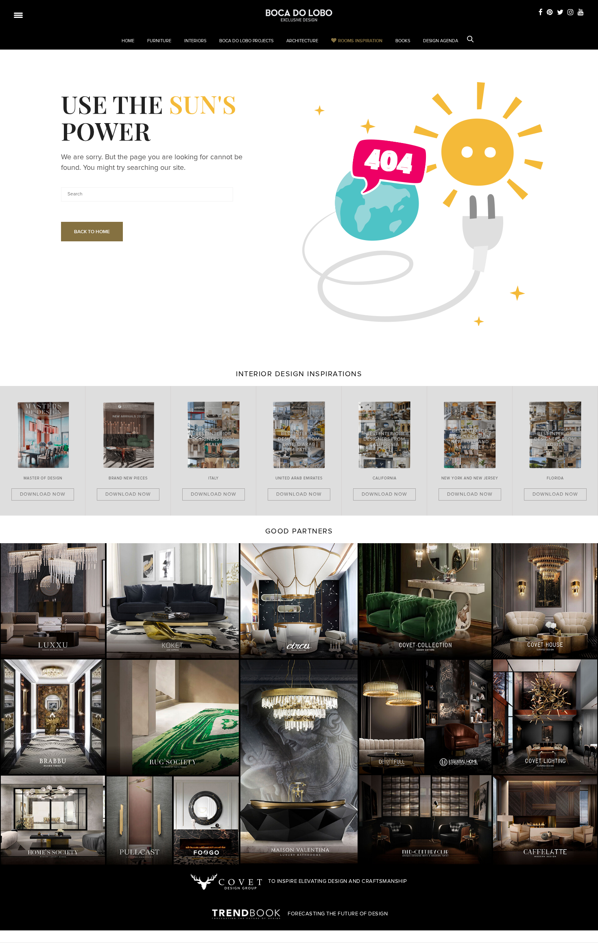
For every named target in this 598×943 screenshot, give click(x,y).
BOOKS (402, 41)
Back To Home (92, 231)
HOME (128, 41)
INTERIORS (195, 41)
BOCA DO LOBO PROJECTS (246, 41)
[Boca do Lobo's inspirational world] (299, 15)
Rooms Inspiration (360, 40)
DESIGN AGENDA (440, 41)
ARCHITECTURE (302, 41)
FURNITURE (159, 41)
